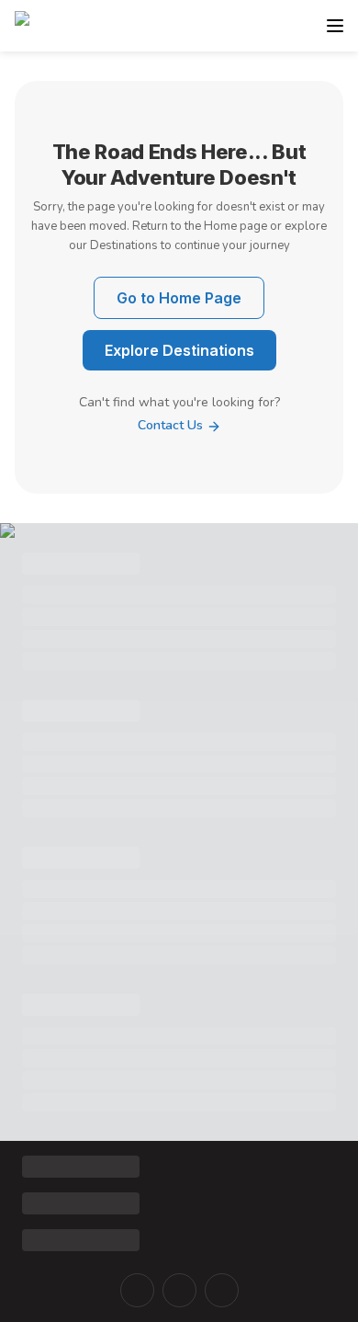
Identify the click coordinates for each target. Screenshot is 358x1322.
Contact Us (172, 425)
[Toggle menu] (335, 26)
